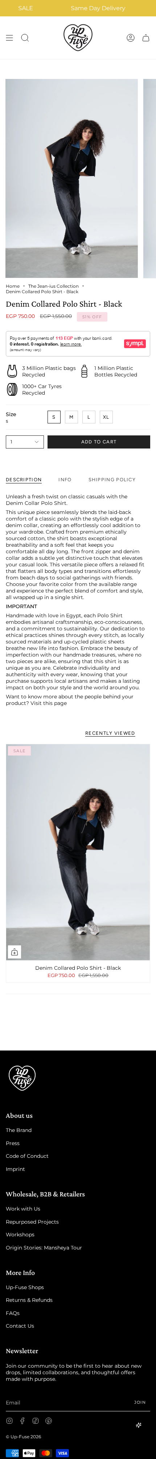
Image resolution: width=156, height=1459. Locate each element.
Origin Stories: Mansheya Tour (44, 1247)
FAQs (13, 1313)
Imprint (15, 1169)
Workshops (20, 1234)
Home (13, 286)
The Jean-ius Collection (53, 286)
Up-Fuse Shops (25, 1287)
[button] (25, 37)
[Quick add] (14, 951)
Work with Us (23, 1208)
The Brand (19, 1130)
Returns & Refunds (29, 1300)
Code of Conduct (27, 1156)
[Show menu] (9, 37)
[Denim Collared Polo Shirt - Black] (78, 852)
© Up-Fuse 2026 (23, 1436)
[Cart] (145, 37)
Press (13, 1143)
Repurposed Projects (32, 1222)
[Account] (130, 37)
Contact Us (20, 1326)
